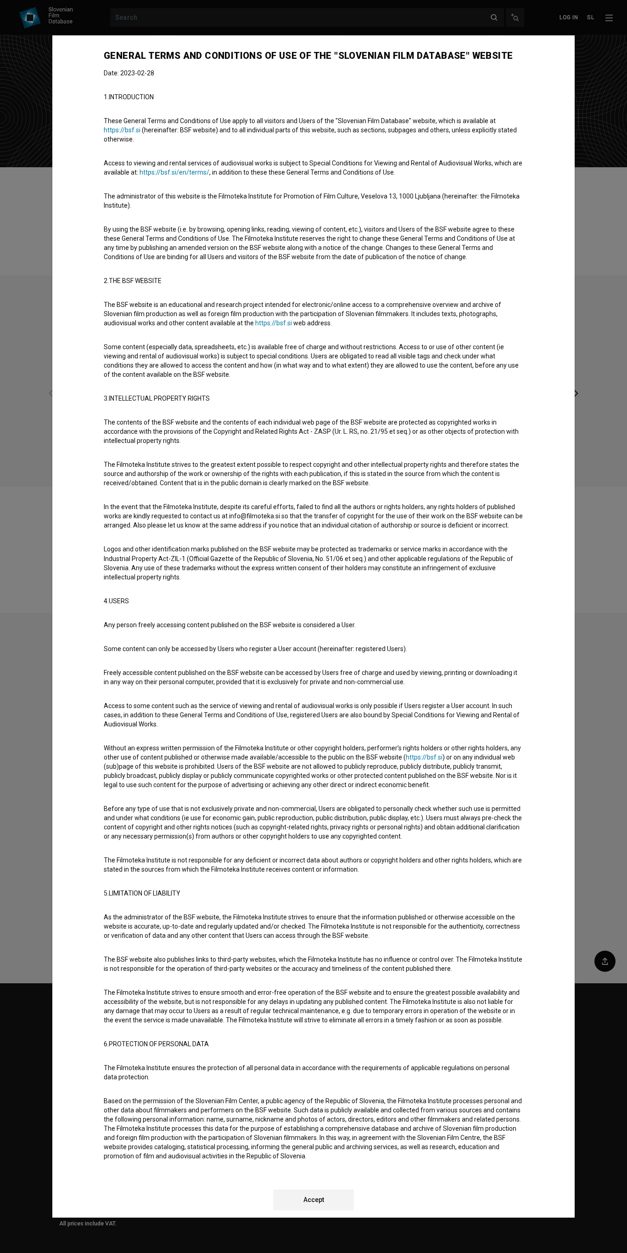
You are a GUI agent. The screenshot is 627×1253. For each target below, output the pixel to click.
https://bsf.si (122, 130)
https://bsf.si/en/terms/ (174, 172)
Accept (313, 1199)
